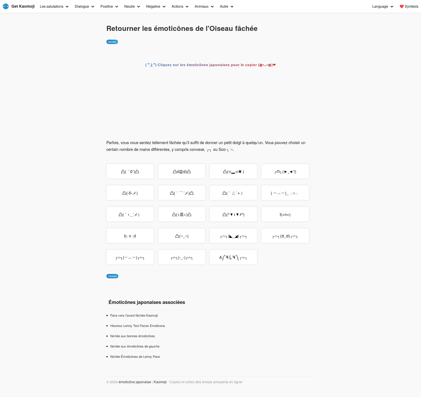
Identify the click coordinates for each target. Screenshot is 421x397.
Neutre (129, 6)
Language (380, 6)
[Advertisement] (210, 106)
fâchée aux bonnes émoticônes (132, 335)
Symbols (409, 6)
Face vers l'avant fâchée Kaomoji (134, 315)
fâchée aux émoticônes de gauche (134, 346)
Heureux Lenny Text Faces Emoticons (137, 325)
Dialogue (82, 6)
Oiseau (112, 276)
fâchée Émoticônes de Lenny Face (135, 356)
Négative (153, 6)
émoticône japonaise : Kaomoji (143, 381)
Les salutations (51, 6)
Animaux (202, 6)
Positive (106, 6)
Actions (177, 6)
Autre (224, 6)
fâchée (112, 42)
